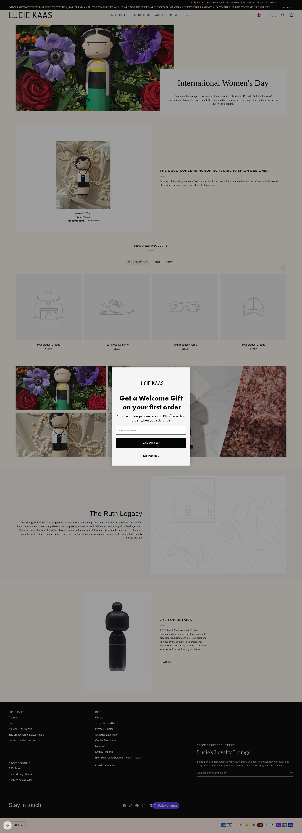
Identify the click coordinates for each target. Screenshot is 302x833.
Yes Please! (151, 443)
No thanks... (151, 455)
